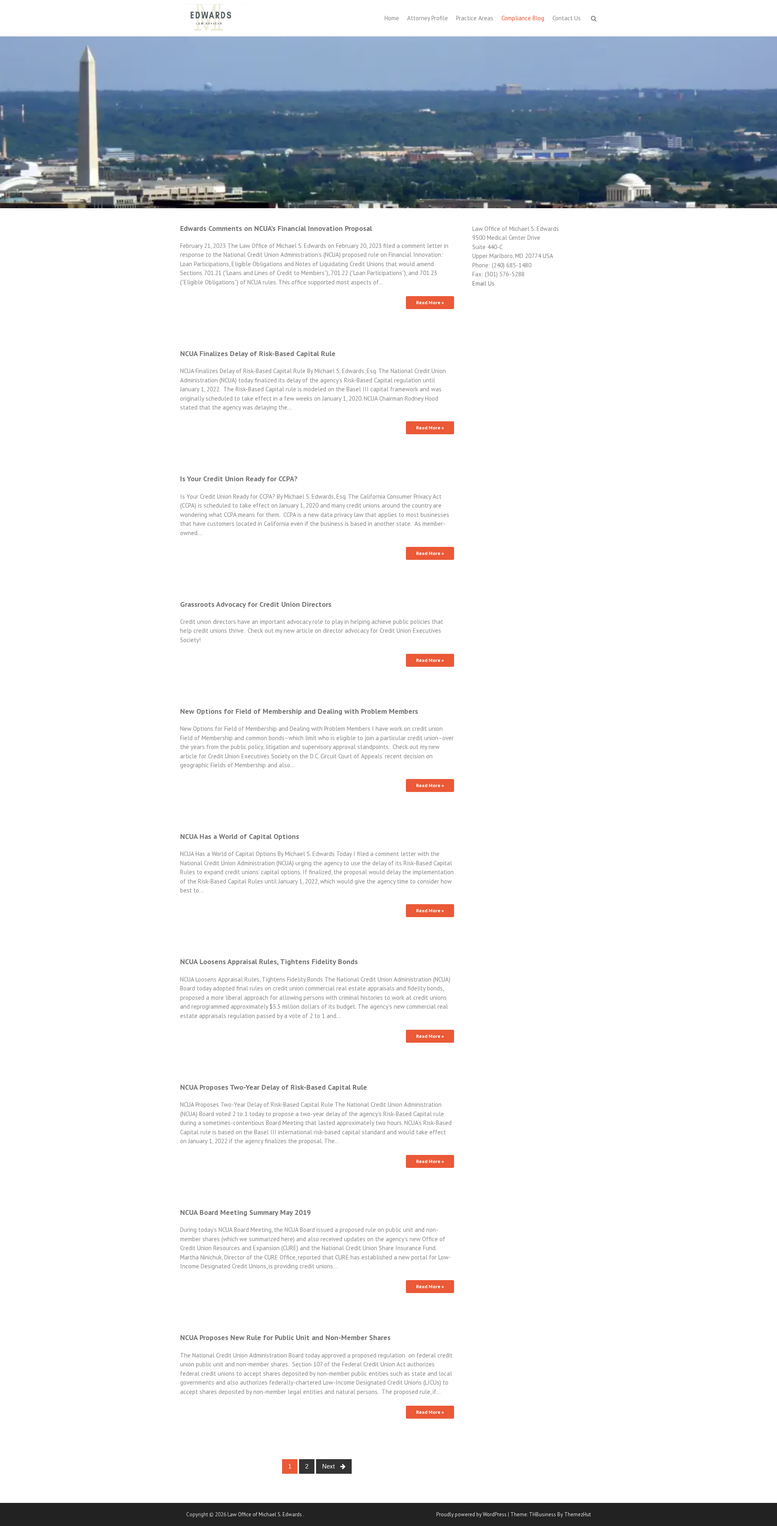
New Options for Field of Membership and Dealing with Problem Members (299, 711)
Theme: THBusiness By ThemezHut (550, 1514)
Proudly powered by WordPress (471, 1514)
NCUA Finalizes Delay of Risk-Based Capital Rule (257, 353)
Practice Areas (474, 18)
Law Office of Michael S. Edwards (265, 1514)
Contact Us (566, 18)
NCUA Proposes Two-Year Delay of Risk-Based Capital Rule (273, 1087)
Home (391, 18)
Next (329, 1466)
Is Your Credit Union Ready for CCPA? (238, 478)
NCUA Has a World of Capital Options (239, 836)
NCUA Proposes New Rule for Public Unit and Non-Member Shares (285, 1337)
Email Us (483, 283)
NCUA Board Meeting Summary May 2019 (245, 1212)
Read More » (430, 302)
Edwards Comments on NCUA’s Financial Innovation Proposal (276, 228)
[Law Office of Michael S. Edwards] (216, 17)
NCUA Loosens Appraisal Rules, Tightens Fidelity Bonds (269, 961)
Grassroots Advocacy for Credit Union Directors (255, 604)
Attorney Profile (427, 18)
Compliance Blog (522, 18)
